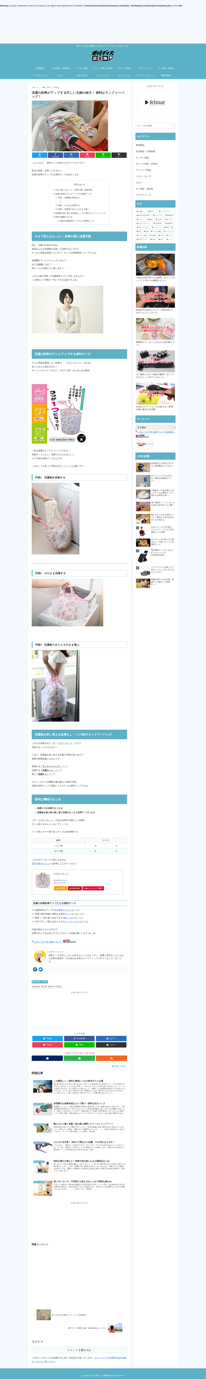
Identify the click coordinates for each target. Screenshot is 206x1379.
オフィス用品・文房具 (146, 164)
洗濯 (45, 987)
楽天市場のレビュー (41, 863)
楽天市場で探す (75, 888)
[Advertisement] (103, 25)
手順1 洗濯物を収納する (69, 197)
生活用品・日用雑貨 (40, 982)
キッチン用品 (142, 157)
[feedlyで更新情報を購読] (79, 1058)
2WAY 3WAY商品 (55, 987)
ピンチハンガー (72, 921)
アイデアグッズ (143, 195)
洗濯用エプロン (63, 910)
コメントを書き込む (79, 1349)
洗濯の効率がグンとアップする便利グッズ (73, 194)
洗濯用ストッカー (67, 914)
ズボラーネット (73, 363)
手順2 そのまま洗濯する (69, 205)
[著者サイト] (47, 1058)
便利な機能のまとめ (63, 217)
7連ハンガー (69, 918)
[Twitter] (41, 969)
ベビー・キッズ (143, 176)
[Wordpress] (35, 969)
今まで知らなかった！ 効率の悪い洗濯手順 (73, 190)
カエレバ (64, 880)
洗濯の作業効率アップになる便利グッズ (76, 221)
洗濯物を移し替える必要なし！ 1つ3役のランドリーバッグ (80, 213)
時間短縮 (37, 987)
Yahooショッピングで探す (93, 888)
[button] (173, 125)
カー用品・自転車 (144, 189)
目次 (76, 184)
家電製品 (140, 145)
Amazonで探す (60, 888)
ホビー (139, 182)
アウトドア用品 (143, 170)
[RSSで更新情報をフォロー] (111, 1058)
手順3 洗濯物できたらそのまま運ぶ (73, 209)
